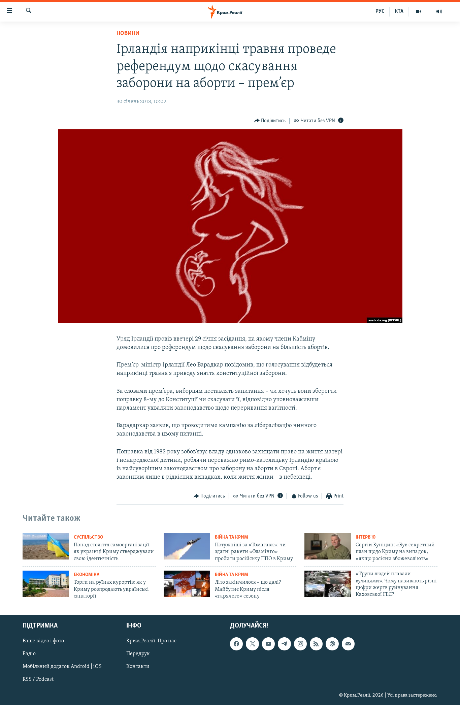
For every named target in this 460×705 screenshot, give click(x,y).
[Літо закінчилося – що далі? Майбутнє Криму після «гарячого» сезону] (187, 584)
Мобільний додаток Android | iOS (62, 667)
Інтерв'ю (365, 537)
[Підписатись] (348, 644)
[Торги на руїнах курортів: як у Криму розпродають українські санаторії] (46, 584)
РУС (380, 11)
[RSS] (316, 644)
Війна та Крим (231, 537)
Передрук (138, 654)
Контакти (138, 667)
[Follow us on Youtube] (268, 644)
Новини (128, 34)
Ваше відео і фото (43, 641)
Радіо (29, 654)
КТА (399, 11)
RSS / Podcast (38, 679)
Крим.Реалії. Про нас (151, 641)
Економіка (86, 574)
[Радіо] (439, 11)
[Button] (270, 121)
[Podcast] (332, 644)
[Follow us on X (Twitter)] (252, 644)
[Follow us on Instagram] (300, 644)
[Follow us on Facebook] (236, 644)
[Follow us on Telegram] (284, 644)
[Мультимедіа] (418, 11)
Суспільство (88, 537)
